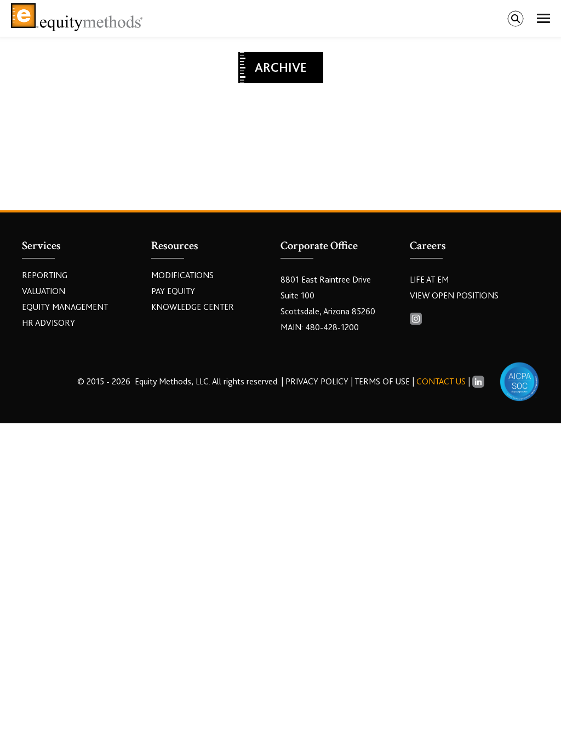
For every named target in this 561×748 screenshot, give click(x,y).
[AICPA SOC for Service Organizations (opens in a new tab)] (519, 381)
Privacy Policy (318, 382)
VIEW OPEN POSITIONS (454, 296)
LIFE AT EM (429, 280)
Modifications (182, 275)
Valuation (43, 291)
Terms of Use (382, 382)
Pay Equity (173, 291)
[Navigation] (543, 18)
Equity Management (65, 307)
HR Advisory (48, 323)
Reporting (44, 275)
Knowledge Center (192, 307)
